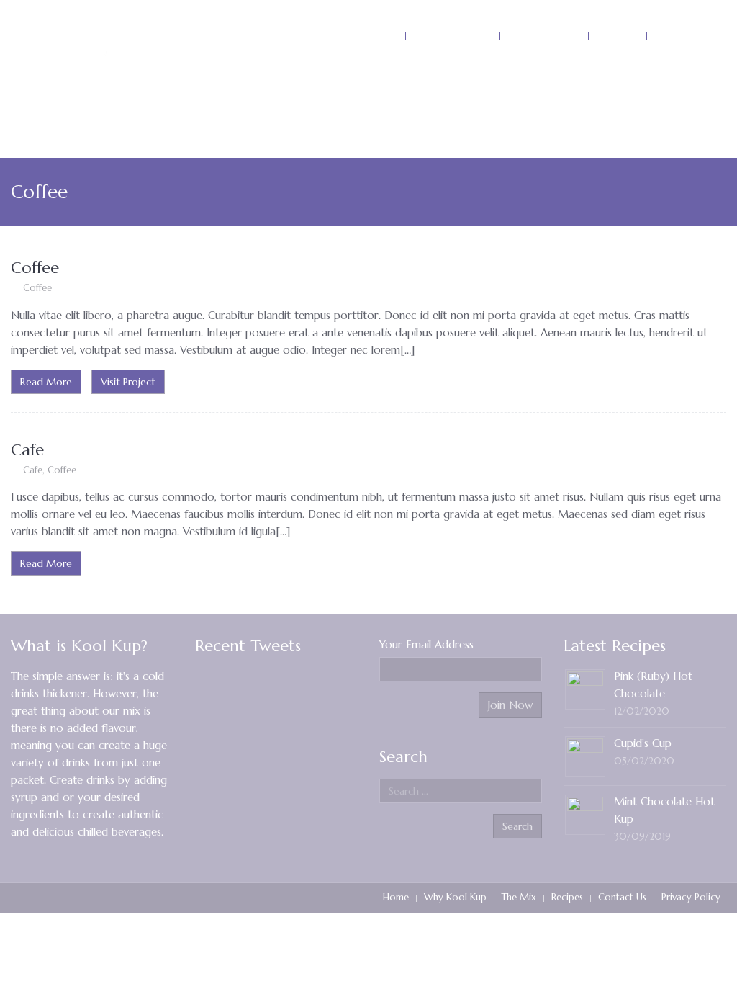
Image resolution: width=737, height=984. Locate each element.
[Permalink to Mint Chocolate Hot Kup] (585, 813)
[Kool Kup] (101, 43)
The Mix (519, 897)
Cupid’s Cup (643, 743)
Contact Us (622, 897)
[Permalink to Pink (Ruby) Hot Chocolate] (585, 688)
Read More (46, 381)
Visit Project (128, 381)
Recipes (567, 897)
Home (396, 897)
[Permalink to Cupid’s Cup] (585, 755)
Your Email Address (426, 644)
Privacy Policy (690, 897)
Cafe (27, 450)
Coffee (35, 267)
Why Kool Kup (455, 897)
